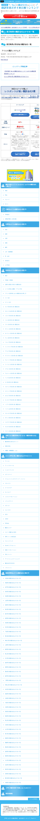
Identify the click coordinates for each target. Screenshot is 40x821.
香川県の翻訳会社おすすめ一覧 (13, 733)
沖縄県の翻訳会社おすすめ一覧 (13, 782)
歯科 (6, 247)
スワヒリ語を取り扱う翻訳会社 (13, 369)
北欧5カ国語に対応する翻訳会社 (13, 284)
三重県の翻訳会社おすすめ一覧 (13, 680)
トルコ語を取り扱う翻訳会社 (12, 320)
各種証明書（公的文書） (11, 219)
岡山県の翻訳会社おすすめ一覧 (13, 720)
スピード (7, 199)
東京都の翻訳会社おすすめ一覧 (13, 636)
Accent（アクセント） (10, 545)
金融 (6, 243)
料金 (6, 195)
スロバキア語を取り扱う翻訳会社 (13, 413)
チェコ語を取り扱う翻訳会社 (12, 338)
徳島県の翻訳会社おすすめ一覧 (13, 738)
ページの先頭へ (33, 799)
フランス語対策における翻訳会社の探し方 (15, 293)
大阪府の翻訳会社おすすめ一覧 (13, 702)
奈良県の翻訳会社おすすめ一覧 (13, 689)
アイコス (7, 461)
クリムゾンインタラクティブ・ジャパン (15, 479)
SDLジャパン (8, 554)
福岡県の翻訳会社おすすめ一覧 (13, 751)
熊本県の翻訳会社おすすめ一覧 (13, 769)
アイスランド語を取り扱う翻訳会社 (14, 355)
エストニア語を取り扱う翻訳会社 (13, 391)
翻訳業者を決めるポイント (11, 441)
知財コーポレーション (10, 550)
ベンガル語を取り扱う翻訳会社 (13, 377)
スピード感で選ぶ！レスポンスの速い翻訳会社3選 (19, 16)
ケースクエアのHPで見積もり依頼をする (20, 154)
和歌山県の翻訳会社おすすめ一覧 (13, 685)
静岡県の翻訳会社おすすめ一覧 (13, 649)
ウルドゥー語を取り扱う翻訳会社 (13, 373)
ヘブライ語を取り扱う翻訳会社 (13, 404)
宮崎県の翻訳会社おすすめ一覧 (13, 773)
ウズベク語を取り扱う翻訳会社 (13, 431)
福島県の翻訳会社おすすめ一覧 (13, 605)
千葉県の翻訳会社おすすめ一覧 (13, 631)
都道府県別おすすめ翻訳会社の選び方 (17, 573)
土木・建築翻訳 (9, 251)
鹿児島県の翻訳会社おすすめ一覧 (13, 778)
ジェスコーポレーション (11, 496)
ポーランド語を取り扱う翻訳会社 (13, 333)
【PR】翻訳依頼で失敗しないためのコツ (18, 788)
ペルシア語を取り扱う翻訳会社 (13, 342)
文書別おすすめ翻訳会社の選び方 (16, 209)
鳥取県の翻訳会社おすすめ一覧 (13, 711)
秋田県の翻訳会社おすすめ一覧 (13, 591)
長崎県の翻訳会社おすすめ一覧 (13, 756)
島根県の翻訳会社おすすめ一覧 (13, 716)
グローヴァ (8, 483)
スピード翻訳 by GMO (10, 532)
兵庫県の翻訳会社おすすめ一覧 (13, 707)
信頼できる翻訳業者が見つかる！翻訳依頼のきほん (21, 436)
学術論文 (7, 214)
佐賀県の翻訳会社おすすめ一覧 (13, 764)
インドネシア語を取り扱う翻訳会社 (14, 346)
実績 (6, 190)
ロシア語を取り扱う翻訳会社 (12, 306)
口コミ (6, 204)
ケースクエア (8, 487)
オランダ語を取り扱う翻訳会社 (13, 417)
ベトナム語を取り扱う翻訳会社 (13, 409)
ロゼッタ (7, 505)
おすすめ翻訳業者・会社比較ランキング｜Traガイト (18, 1)
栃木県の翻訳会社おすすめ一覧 (13, 613)
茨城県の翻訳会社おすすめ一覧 (13, 622)
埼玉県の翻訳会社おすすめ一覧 (13, 627)
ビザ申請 (7, 265)
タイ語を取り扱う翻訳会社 (11, 382)
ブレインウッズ (9, 541)
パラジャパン (8, 567)
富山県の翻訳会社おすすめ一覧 (13, 653)
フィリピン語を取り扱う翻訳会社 (13, 364)
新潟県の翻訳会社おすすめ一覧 (13, 609)
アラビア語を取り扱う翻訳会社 (13, 351)
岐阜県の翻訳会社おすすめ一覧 (13, 676)
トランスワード (9, 501)
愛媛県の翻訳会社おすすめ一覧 (13, 742)
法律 (6, 238)
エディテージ (8, 474)
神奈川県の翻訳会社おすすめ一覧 (13, 640)
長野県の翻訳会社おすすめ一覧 (13, 667)
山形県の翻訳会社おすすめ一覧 (13, 600)
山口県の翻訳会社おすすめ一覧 (13, 729)
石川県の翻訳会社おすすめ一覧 (13, 658)
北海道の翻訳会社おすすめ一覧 (13, 578)
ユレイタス (8, 510)
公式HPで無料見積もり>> (20, 114)
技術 (6, 229)
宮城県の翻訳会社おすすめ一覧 (13, 596)
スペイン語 (8, 302)
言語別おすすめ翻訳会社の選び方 (16, 270)
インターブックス (9, 470)
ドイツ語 (7, 298)
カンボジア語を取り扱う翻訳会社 (13, 400)
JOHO (6, 519)
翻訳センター (8, 527)
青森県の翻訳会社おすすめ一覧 (13, 582)
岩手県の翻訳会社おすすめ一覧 (13, 587)
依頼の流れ (8, 446)
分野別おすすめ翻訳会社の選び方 (16, 224)
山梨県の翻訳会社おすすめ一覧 (13, 645)
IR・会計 (7, 256)
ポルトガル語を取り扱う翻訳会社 (13, 311)
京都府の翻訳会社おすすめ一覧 (13, 698)
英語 (6, 275)
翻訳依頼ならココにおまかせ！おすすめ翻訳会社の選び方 (21, 185)
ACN (6, 514)
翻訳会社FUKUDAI (9, 563)
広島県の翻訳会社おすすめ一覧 (13, 725)
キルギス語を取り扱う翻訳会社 (13, 426)
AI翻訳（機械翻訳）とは (11, 450)
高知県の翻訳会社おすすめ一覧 (13, 747)
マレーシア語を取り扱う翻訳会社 (13, 360)
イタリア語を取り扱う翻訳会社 (13, 315)
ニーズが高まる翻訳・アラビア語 (13, 289)
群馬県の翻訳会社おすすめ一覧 (13, 618)
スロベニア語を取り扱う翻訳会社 (13, 386)
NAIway (7, 523)
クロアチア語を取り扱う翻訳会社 (13, 422)
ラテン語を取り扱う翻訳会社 (12, 324)
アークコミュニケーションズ (12, 559)
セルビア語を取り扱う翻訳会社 (13, 395)
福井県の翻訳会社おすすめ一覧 (13, 662)
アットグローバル (9, 465)
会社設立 (7, 260)
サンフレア (8, 492)
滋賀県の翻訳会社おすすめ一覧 (13, 693)
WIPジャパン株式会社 (10, 536)
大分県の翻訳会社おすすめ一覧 (13, 760)
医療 (6, 234)
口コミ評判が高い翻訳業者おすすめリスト (16, 76)
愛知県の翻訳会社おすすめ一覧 (13, 671)
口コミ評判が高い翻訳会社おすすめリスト (19, 456)
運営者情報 (9, 793)
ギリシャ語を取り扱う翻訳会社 (13, 329)
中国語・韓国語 (9, 280)
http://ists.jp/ (4, 59)
